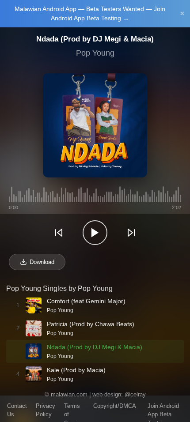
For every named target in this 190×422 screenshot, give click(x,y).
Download (42, 262)
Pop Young (95, 53)
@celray (135, 394)
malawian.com (69, 394)
